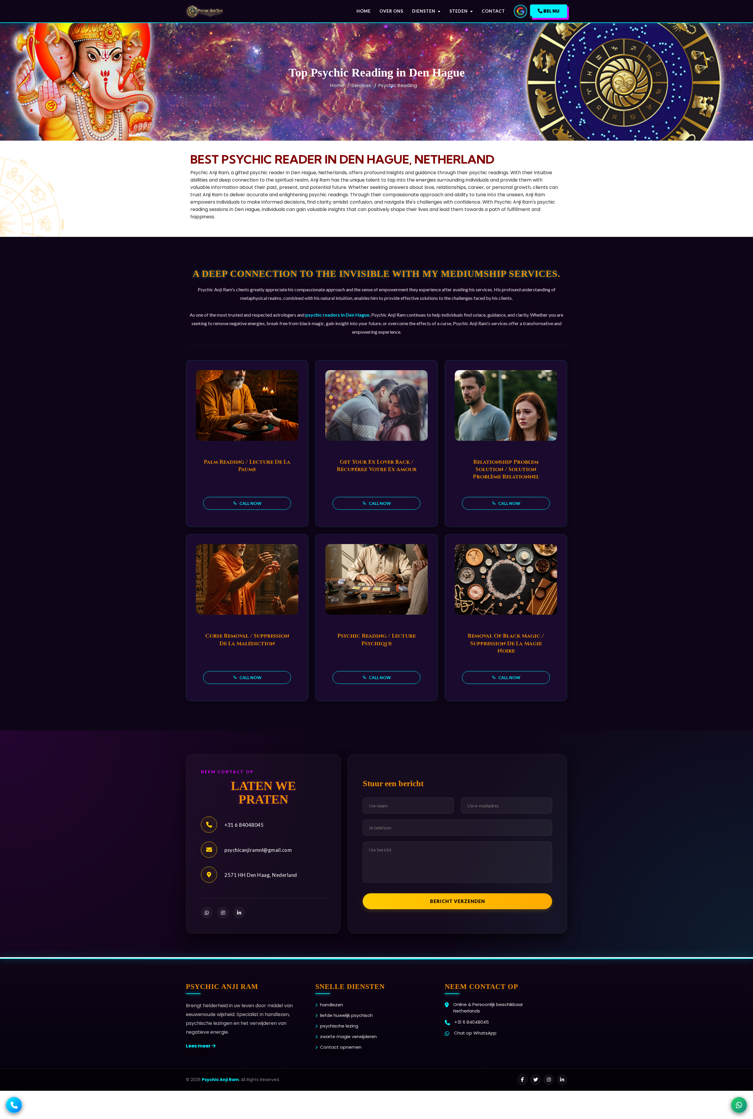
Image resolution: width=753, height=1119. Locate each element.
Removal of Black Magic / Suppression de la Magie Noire (506, 643)
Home (363, 11)
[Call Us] (14, 1105)
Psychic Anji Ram (220, 1080)
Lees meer (198, 1045)
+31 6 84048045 (244, 825)
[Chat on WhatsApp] (739, 1105)
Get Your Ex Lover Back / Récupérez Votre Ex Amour (377, 465)
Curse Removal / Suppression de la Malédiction (247, 639)
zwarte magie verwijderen (348, 1036)
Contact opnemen (340, 1047)
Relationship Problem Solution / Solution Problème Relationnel (506, 469)
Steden (459, 11)
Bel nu (550, 11)
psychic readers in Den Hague (337, 314)
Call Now (250, 503)
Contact (493, 11)
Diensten (424, 11)
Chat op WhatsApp (475, 1033)
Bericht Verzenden (457, 901)
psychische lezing (339, 1026)
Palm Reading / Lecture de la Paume (247, 465)
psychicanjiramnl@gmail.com (258, 850)
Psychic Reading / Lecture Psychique (376, 639)
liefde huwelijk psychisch (346, 1015)
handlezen (331, 1005)
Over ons (391, 11)
